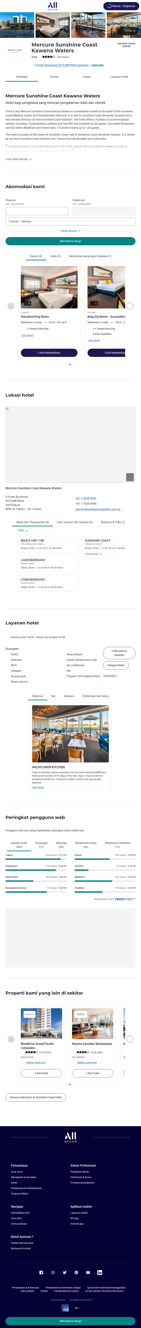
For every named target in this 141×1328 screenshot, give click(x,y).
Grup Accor (17, 1171)
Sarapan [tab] (69, 696)
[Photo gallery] (70, 25)
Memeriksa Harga (70, 1321)
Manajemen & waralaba (23, 1177)
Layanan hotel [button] (22, 623)
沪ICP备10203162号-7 (81, 1300)
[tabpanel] (70, 315)
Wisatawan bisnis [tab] (85, 845)
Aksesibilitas (110, 675)
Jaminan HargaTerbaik (126, 45)
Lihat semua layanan (119, 653)
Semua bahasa (19, 1223)
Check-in (15, 202)
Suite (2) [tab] (55, 256)
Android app (77, 1223)
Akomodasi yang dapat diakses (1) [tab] (90, 256)
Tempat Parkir (115, 665)
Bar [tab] (53, 696)
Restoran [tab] (37, 696)
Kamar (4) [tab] (36, 256)
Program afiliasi (19, 1193)
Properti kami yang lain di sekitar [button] (44, 993)
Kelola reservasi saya (22, 1243)
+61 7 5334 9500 (85, 498)
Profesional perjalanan (82, 1182)
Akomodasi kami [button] (25, 186)
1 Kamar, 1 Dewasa (19, 221)
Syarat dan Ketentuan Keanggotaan (106, 1287)
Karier (14, 1182)
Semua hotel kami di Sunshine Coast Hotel (36, 1097)
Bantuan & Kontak (21, 1248)
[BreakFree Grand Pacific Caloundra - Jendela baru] (41, 1023)
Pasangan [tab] (41, 845)
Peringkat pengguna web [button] (35, 817)
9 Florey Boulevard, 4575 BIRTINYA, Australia (61, 65)
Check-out (82, 202)
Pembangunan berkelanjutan (26, 1188)
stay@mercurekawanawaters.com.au (97, 509)
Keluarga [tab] (61, 845)
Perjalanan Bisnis (79, 1171)
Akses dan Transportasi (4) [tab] (32, 522)
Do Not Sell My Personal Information (104, 1291)
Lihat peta (97, 65)
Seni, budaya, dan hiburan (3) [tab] (75, 522)
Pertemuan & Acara (80, 1177)
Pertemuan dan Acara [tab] (95, 696)
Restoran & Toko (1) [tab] (113, 522)
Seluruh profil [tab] (19, 845)
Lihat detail (38, 787)
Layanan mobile (79, 1212)
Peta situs (16, 1218)
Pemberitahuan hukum (66, 1291)
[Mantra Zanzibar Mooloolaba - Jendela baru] (92, 1023)
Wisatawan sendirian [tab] (117, 845)
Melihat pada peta (36, 1062)
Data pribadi (27, 1291)
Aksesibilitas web (20, 1212)
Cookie (44, 1291)
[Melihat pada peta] (70, 445)
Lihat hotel (41, 1073)
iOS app (74, 1218)
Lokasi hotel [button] (20, 395)
